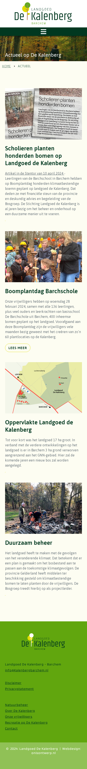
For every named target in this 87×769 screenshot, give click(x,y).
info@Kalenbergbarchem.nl (26, 670)
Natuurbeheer (16, 705)
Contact (11, 728)
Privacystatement (19, 689)
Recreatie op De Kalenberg (26, 722)
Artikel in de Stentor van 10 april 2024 (34, 173)
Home (6, 66)
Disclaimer (13, 683)
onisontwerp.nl (43, 753)
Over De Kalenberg (20, 711)
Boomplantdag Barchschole (41, 291)
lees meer (17, 348)
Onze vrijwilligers (18, 717)
